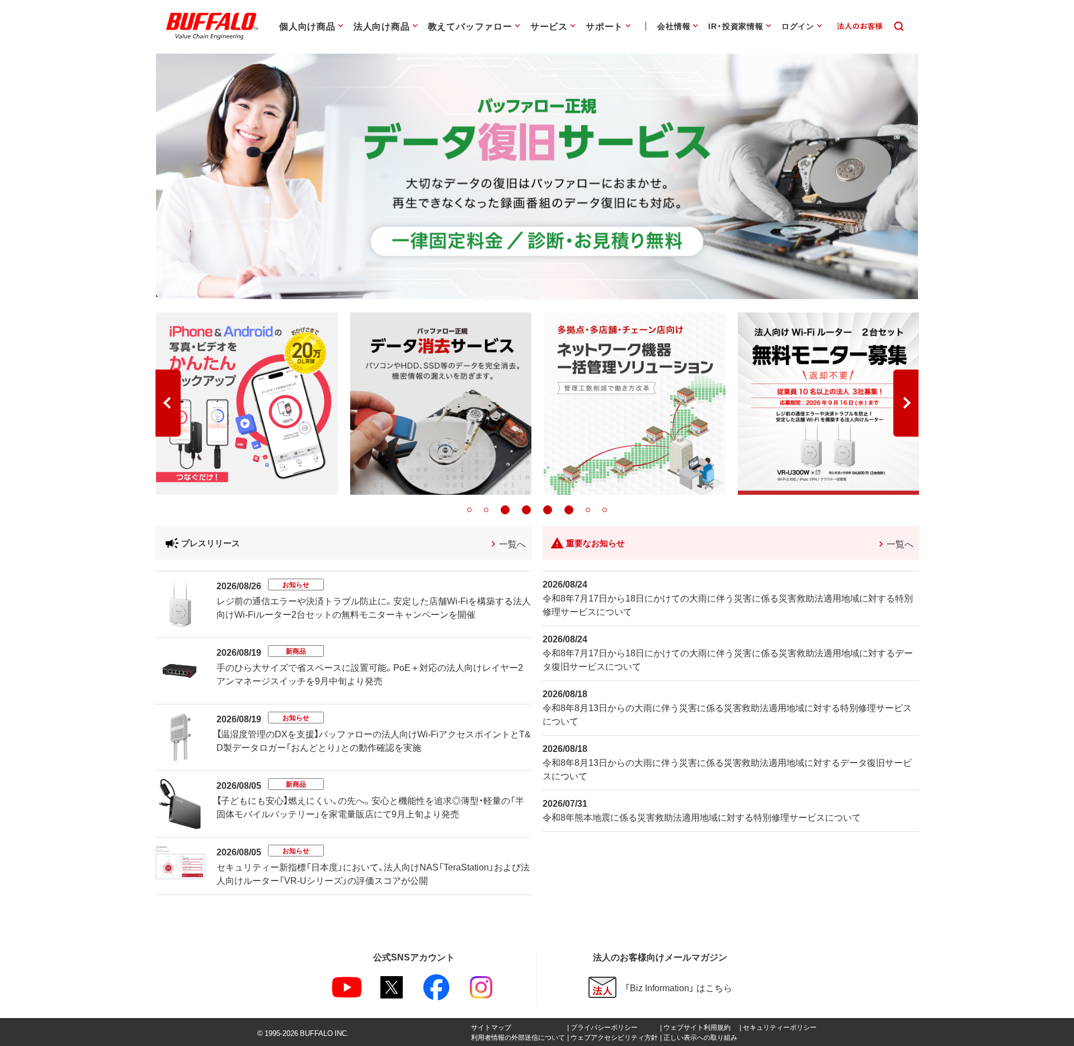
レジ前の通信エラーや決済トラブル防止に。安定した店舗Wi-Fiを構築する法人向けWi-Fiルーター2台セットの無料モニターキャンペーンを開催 (373, 607)
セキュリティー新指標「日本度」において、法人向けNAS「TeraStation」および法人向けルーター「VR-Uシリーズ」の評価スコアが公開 (373, 873)
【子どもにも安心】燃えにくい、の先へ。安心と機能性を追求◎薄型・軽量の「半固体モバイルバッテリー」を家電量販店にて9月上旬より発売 (370, 806)
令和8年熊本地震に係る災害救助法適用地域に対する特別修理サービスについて (702, 816)
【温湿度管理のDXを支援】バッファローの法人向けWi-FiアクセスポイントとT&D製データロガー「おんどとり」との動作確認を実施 (373, 740)
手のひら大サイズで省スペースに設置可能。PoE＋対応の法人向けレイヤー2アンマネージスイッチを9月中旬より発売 (369, 673)
